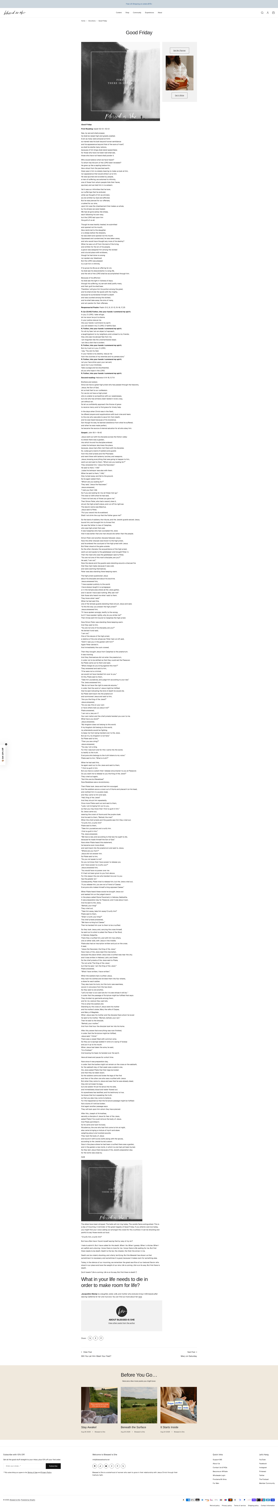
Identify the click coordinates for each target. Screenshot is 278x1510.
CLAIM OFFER (161, 768)
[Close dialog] (179, 731)
